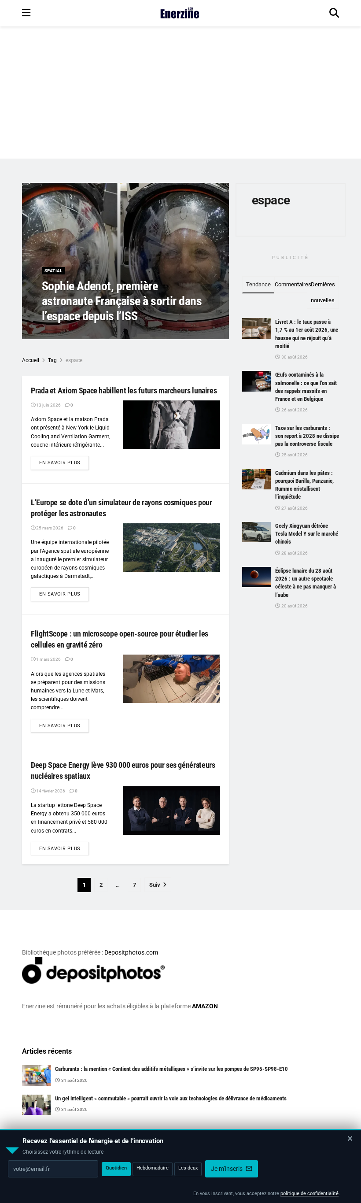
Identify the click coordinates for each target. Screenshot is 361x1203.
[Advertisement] (180, 92)
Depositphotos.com (131, 952)
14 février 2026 (50, 790)
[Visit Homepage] (179, 13)
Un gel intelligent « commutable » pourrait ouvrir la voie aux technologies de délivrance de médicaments (171, 1098)
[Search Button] (334, 13)
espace (74, 360)
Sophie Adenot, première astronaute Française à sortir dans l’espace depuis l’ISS (122, 301)
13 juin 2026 (48, 405)
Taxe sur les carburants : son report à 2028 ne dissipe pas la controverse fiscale (307, 436)
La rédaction (66, 333)
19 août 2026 (104, 333)
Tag (52, 360)
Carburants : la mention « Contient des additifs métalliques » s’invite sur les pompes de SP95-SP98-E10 (171, 1069)
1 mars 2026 (48, 659)
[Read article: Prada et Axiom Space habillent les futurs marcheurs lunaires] (171, 424)
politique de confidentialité (309, 1193)
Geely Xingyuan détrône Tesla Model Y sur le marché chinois (306, 533)
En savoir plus (64, 462)
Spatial (53, 270)
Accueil (30, 360)
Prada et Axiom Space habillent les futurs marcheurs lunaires (124, 390)
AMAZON (205, 1006)
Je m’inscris (227, 1168)
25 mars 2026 (49, 528)
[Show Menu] (26, 13)
